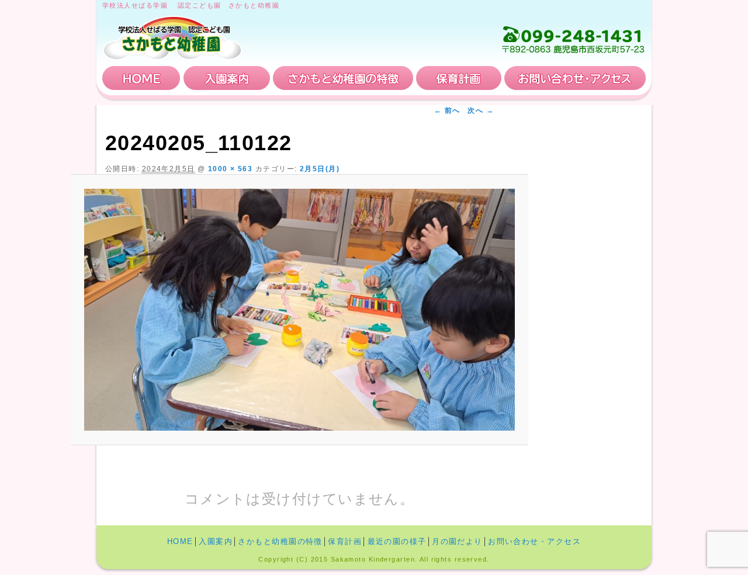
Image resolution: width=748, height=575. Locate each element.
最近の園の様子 (397, 541)
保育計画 (458, 78)
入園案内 (226, 78)
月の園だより (457, 541)
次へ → (481, 110)
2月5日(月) (320, 169)
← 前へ (447, 110)
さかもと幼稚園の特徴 (343, 78)
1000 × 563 (230, 169)
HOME (141, 78)
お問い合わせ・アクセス (575, 78)
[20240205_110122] (299, 310)
